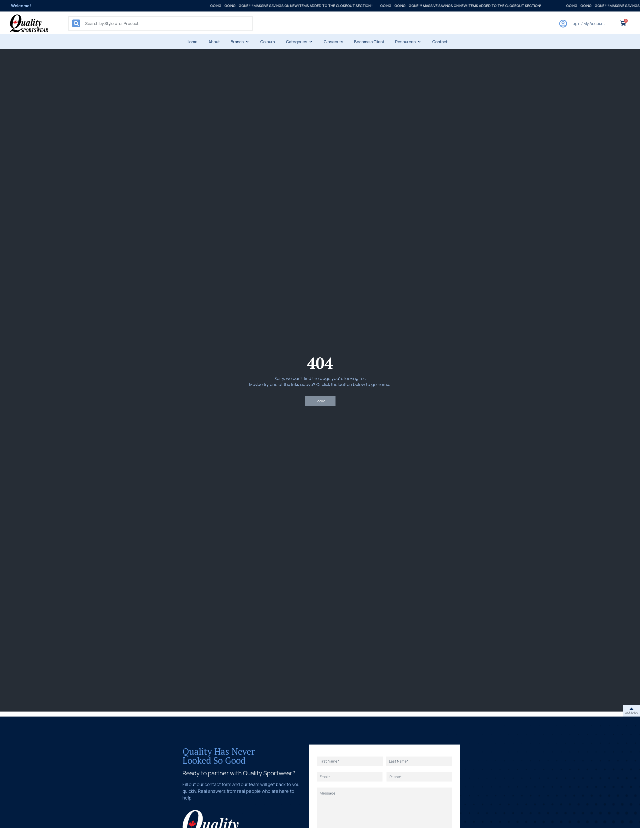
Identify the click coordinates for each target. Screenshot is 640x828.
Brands (237, 41)
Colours (267, 41)
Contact (440, 41)
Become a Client (369, 41)
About (214, 41)
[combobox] (160, 23)
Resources (405, 41)
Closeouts (333, 41)
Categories (296, 41)
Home (192, 41)
